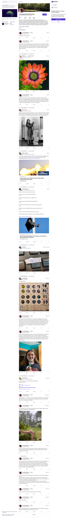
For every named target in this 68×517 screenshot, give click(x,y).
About (8, 511)
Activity (20, 26)
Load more (34, 514)
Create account (58, 19)
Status (11, 511)
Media (23, 26)
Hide (47, 61)
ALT (41, 145)
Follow (44, 14)
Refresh (20, 389)
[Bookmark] (41, 37)
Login (58, 21)
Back (21, 1)
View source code (8, 515)
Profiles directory (14, 511)
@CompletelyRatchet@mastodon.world (25, 15)
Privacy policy (4, 512)
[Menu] (48, 14)
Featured (27, 26)
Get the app (9, 514)
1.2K (25, 18)
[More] (48, 37)
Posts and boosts (22, 29)
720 (19, 18)
